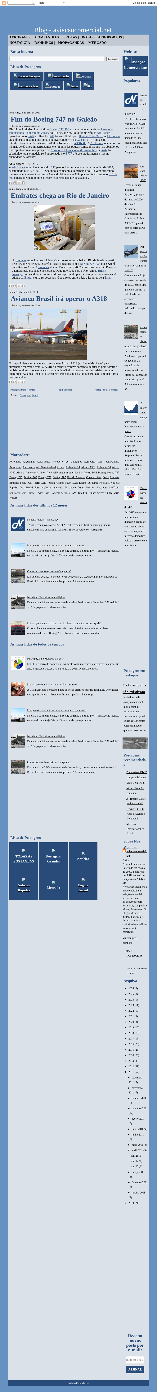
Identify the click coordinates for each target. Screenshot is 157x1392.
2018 (131, 1033)
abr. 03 (135, 1166)
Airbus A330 (88, 467)
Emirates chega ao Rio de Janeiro (60, 195)
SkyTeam (114, 487)
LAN (75, 482)
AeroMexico (43, 461)
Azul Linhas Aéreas (80, 472)
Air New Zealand (46, 467)
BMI (94, 472)
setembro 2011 (139, 1108)
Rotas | (88, 37)
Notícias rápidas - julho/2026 (43, 519)
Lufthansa (92, 482)
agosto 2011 (138, 1118)
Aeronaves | (20, 37)
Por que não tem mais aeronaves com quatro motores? (56, 545)
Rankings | (44, 43)
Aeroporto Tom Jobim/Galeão (101, 461)
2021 (131, 1016)
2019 (131, 1027)
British (28, 277)
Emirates (21, 260)
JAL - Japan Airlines (52, 482)
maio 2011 (138, 1144)
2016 (131, 1044)
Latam (82, 482)
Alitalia (20, 472)
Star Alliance (28, 493)
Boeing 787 (59, 477)
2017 (131, 1038)
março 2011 (138, 1172)
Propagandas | (72, 43)
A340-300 (80, 143)
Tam (107, 277)
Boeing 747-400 (59, 129)
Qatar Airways (86, 487)
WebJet (13, 497)
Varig (116, 493)
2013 (131, 1060)
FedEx (23, 482)
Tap (80, 493)
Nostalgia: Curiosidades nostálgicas (46, 597)
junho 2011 (138, 1134)
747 (52, 136)
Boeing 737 (113, 472)
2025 (131, 994)
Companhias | (48, 37)
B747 (31, 136)
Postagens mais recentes (22, 389)
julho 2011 (138, 1129)
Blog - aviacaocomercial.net (73, 30)
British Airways (76, 477)
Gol (30, 482)
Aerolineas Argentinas (22, 461)
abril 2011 (137, 1150)
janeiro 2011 (138, 1192)
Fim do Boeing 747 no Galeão (54, 119)
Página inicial (65, 389)
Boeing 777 (44, 477)
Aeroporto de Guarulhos (67, 461)
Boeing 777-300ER (91, 136)
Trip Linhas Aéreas (93, 493)
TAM (73, 493)
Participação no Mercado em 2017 (45, 658)
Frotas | (71, 37)
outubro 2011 (139, 1098)
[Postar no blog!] (15, 183)
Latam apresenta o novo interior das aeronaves (52, 684)
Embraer (114, 477)
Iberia (37, 482)
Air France (103, 132)
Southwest (14, 493)
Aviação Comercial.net (78, 1383)
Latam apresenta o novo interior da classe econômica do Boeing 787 (64, 623)
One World (26, 487)
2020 (131, 1021)
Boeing (102, 472)
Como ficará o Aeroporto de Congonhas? (49, 571)
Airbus (60, 467)
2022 (131, 1010)
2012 (131, 1066)
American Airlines (35, 472)
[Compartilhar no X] (19, 183)
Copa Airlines (93, 477)
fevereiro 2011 (139, 1182)
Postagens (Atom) (29, 395)
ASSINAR (135, 1369)
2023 (131, 1005)
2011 (131, 1072)
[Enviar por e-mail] (10, 183)
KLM (68, 482)
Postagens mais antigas (106, 389)
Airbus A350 (104, 467)
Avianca (63, 472)
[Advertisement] (77, 100)
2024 (131, 999)
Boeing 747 (15, 477)
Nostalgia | (21, 43)
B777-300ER (35, 170)
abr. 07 (135, 1161)
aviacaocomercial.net (31, 126)
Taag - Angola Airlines (57, 493)
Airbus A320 (73, 467)
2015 (131, 1049)
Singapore (101, 487)
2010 (131, 1203)
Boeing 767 (30, 477)
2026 (131, 988)
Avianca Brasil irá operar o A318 (59, 298)
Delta (106, 477)
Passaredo (70, 487)
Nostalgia (104, 482)
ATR (55, 472)
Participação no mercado (48, 487)
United (109, 493)
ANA (49, 472)
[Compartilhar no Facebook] (23, 183)
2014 (131, 1055)
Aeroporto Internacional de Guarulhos (73, 150)
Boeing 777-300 (90, 263)
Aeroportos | (111, 37)
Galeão (81, 139)
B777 (68, 153)
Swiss (40, 493)
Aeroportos (15, 467)
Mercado (97, 43)
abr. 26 (135, 1155)
